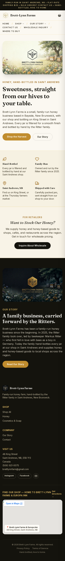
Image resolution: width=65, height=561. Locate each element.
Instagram (9, 475)
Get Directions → (57, 494)
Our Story (37, 23)
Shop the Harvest (16, 136)
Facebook (24, 475)
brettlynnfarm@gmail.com (16, 469)
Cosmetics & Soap (12, 420)
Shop (18, 23)
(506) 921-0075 (11, 465)
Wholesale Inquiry (36, 27)
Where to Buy (11, 31)
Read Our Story (15, 364)
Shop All (7, 412)
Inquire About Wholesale (32, 245)
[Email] (36, 476)
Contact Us (10, 27)
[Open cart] (59, 15)
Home (6, 23)
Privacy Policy (23, 548)
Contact (7, 439)
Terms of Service (40, 548)
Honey (6, 416)
